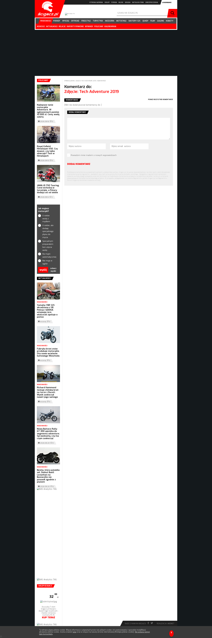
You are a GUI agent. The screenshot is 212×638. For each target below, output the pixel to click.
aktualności (52, 26)
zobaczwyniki (53, 269)
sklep (107, 2)
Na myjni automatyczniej (48, 255)
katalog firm (138, 2)
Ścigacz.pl (47, 9)
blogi (121, 2)
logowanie (166, 2)
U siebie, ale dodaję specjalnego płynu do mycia (48, 231)
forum (114, 2)
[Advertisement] (48, 537)
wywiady (89, 26)
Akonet (170, 623)
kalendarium (110, 26)
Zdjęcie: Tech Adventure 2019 (86, 81)
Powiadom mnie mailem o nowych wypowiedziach (94, 155)
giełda (127, 2)
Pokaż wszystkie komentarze (160, 99)
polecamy (98, 26)
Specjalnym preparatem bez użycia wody (47, 245)
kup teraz (48, 617)
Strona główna (69, 81)
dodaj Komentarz (78, 164)
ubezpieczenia (151, 2)
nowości (41, 26)
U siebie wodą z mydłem (46, 218)
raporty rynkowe (75, 26)
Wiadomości (42, 302)
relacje (62, 26)
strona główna (96, 2)
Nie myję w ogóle (47, 262)
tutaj (74, 632)
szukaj (173, 13)
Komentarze (101, 81)
